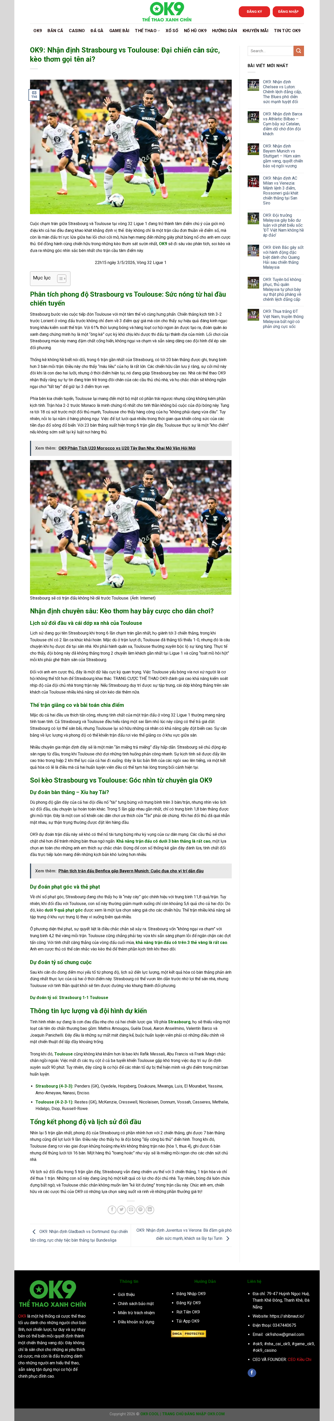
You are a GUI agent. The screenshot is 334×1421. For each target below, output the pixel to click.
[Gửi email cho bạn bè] (131, 1210)
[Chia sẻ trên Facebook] (112, 1210)
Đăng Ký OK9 (188, 1302)
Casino (77, 30)
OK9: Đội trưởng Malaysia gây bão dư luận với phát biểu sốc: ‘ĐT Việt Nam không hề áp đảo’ (283, 225)
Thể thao (146, 30)
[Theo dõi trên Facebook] (252, 1373)
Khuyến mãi (255, 30)
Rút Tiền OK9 (188, 1312)
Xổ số (172, 30)
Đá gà (97, 30)
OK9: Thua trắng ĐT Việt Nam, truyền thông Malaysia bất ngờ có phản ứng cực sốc (283, 319)
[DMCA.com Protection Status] (188, 1333)
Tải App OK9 (187, 1321)
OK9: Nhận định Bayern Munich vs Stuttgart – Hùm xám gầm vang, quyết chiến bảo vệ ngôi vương (283, 155)
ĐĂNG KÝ (254, 11)
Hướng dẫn (224, 30)
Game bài (119, 30)
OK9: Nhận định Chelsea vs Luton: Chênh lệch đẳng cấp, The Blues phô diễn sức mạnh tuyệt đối (282, 91)
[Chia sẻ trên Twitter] (121, 1210)
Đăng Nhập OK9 (191, 1293)
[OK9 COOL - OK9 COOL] (167, 11)
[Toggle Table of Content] (59, 278)
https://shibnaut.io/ (287, 1316)
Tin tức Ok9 (287, 30)
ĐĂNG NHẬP (288, 11)
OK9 (37, 30)
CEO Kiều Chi (299, 1359)
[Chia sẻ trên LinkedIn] (150, 1210)
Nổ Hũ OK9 (195, 30)
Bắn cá (55, 30)
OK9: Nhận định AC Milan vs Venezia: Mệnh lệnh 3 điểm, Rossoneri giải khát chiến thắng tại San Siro (280, 190)
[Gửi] (299, 51)
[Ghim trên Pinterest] (140, 1210)
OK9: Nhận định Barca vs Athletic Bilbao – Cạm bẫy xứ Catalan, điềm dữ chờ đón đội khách (282, 123)
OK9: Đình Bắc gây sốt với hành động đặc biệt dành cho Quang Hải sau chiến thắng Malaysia (283, 257)
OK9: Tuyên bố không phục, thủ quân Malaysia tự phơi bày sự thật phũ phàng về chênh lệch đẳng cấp (282, 289)
